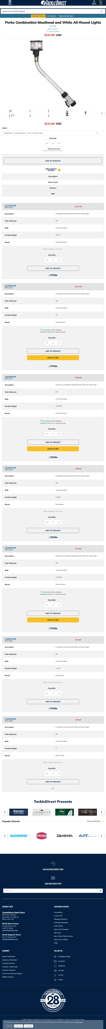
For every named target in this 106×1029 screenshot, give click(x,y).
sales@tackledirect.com (10, 930)
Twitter (60, 980)
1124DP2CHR (10, 286)
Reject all (18, 1026)
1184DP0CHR (10, 548)
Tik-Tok (60, 975)
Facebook (61, 961)
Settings (9, 1026)
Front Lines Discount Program (12, 973)
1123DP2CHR (10, 205)
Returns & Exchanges (61, 929)
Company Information (9, 960)
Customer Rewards (8, 970)
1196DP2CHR (10, 639)
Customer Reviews (8, 963)
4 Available (46, 330)
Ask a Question (54, 31)
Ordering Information (61, 922)
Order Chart (53, 182)
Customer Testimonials (9, 967)
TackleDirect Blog (64, 956)
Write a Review (53, 29)
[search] (101, 11)
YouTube (61, 970)
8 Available (46, 421)
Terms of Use (69, 1019)
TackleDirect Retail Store (13, 912)
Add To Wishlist (53, 161)
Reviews (53, 188)
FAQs (56, 943)
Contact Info (58, 916)
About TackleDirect (8, 956)
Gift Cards (57, 933)
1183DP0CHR (10, 468)
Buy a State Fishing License (63, 936)
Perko (54, 26)
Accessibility (58, 912)
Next (101, 113)
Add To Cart (53, 358)
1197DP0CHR (10, 719)
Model (4, 128)
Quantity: (53, 138)
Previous (4, 113)
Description (53, 176)
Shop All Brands (94, 821)
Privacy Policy (79, 1019)
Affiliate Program (8, 977)
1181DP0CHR (10, 377)
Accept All (28, 1026)
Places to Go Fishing (61, 939)
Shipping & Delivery (60, 919)
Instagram (61, 966)
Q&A (53, 194)
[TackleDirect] (53, 3)
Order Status (58, 926)
